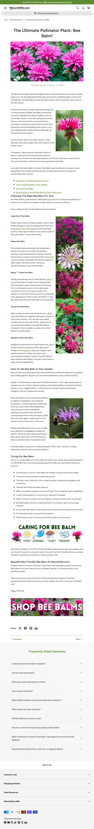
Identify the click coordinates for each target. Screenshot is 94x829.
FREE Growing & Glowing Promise (57, 2)
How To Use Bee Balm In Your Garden (31, 184)
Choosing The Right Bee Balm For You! (32, 180)
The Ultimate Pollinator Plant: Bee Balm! (37, 20)
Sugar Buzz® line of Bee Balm (23, 228)
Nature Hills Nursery (15, 819)
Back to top (47, 765)
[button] (88, 8)
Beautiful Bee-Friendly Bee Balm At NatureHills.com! (38, 192)
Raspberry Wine (29, 350)
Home (6, 20)
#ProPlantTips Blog (16, 20)
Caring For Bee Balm (24, 188)
